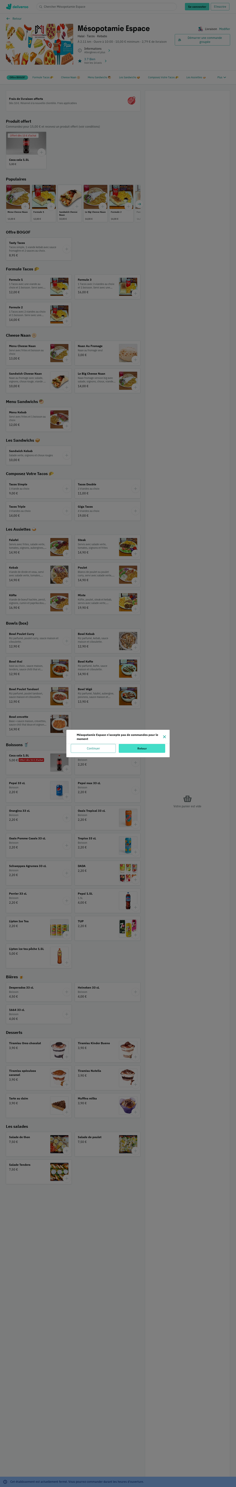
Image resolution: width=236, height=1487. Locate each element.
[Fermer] (164, 737)
